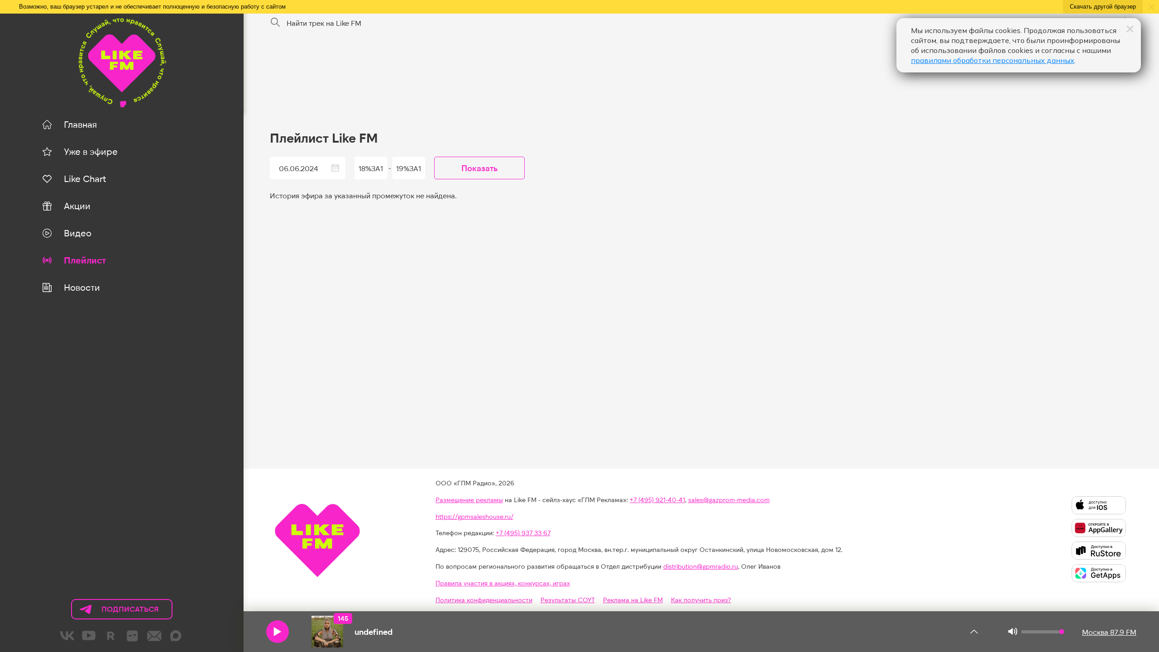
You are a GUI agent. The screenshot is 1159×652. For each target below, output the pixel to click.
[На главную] (122, 61)
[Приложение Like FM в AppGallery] (1099, 528)
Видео (77, 232)
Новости (82, 287)
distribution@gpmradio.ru (700, 566)
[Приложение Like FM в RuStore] (1099, 551)
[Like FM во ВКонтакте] (67, 636)
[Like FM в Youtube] (89, 636)
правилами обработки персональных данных (992, 60)
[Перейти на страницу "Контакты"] (154, 636)
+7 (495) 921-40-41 (657, 499)
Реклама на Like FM (633, 600)
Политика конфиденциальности (484, 600)
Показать (479, 168)
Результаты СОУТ (568, 600)
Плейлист (85, 259)
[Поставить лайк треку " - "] (327, 631)
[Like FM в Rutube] (111, 636)
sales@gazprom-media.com (729, 499)
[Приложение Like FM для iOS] (1099, 505)
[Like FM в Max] (176, 636)
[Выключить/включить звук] (1012, 632)
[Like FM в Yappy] (133, 636)
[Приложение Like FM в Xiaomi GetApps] (1099, 573)
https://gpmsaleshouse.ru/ (474, 516)
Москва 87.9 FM (1109, 632)
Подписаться (115, 611)
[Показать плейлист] (974, 631)
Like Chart (85, 178)
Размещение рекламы (469, 499)
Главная (80, 124)
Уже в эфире (91, 151)
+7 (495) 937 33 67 (523, 533)
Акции (77, 205)
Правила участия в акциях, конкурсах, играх (503, 583)
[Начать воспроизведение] (277, 631)
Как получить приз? (701, 600)
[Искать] (275, 22)
